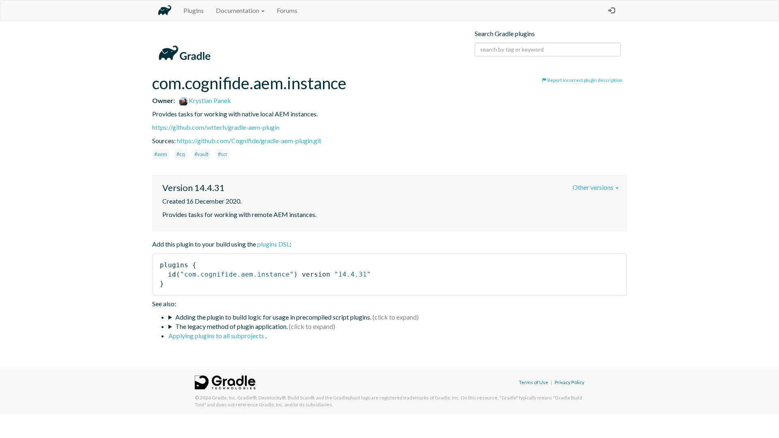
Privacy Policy (569, 382)
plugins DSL (273, 244)
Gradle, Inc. (224, 398)
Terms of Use (533, 382)
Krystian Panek (209, 100)
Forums (287, 10)
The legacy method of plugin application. (231, 326)
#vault (201, 154)
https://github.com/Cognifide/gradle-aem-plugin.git (249, 140)
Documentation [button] (238, 10)
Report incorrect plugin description (584, 80)
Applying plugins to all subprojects (216, 335)
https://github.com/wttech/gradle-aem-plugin (216, 127)
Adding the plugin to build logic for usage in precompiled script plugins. (273, 317)
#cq (180, 154)
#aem (160, 154)
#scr (223, 154)
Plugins (193, 10)
